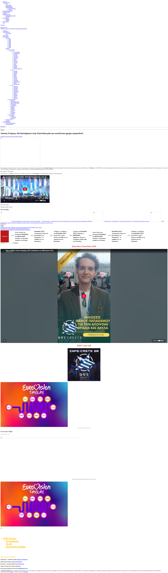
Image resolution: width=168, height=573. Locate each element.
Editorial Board (9, 6)
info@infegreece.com (22, 568)
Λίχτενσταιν (13, 117)
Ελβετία (15, 65)
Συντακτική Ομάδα (15, 546)
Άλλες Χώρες (11, 114)
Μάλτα (15, 82)
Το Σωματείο (8, 5)
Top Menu (3, 25)
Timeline (7, 19)
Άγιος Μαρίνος (17, 52)
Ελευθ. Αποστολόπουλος (16, 561)
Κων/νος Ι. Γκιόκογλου (22, 559)
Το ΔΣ (9, 544)
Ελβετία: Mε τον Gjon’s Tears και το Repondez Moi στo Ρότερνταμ (15, 228)
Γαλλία (15, 60)
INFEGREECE (6, 2)
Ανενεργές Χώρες (12, 99)
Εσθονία (15, 67)
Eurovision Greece (15, 227)
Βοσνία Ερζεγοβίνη (15, 103)
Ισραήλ (15, 74)
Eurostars (5, 13)
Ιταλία (15, 75)
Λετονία (15, 79)
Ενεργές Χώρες (11, 49)
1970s (9, 41)
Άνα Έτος (8, 38)
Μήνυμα (10, 9)
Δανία (15, 64)
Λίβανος (13, 106)
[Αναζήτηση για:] (7, 243)
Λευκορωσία (13, 105)
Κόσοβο (13, 116)
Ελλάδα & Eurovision (7, 11)
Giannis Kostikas (18, 136)
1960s (9, 40)
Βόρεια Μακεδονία (15, 101)
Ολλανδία (16, 87)
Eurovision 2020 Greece (6, 227)
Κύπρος (15, 78)
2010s (9, 46)
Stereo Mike (31, 227)
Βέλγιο (15, 59)
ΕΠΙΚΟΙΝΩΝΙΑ (9, 7)
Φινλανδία (16, 98)
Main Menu (3, 126)
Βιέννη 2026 (5, 35)
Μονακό (13, 108)
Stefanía (27, 227)
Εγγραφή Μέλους (12, 8)
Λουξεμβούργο (17, 81)
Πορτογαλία (16, 91)
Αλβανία (15, 54)
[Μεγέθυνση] (165, 438)
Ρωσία (12, 111)
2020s (9, 47)
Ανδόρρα (13, 100)
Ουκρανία (16, 88)
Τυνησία (13, 118)
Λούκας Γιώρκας (38, 227)
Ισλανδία (15, 72)
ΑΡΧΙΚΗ (5, 30)
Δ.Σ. (7, 4)
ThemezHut (25, 571)
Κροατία (15, 77)
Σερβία (15, 93)
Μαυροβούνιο (16, 84)
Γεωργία (15, 62)
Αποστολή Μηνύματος (10, 123)
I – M (12, 69)
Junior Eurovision (6, 14)
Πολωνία (15, 90)
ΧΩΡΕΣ (7, 20)
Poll (4, 22)
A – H (12, 51)
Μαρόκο (13, 107)
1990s (9, 43)
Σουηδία (15, 95)
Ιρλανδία (15, 71)
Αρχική (4, 1)
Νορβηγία (16, 86)
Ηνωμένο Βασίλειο (18, 68)
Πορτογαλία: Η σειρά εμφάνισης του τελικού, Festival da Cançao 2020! (15, 229)
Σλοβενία (16, 94)
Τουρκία (13, 113)
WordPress (11, 571)
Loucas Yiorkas (22, 227)
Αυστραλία (16, 56)
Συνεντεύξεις (6, 21)
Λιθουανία (16, 80)
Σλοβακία (13, 112)
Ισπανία (15, 73)
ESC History (5, 18)
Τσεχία (15, 97)
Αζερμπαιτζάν (17, 53)
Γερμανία (16, 61)
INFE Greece (21, 564)
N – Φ (12, 85)
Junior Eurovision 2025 (10, 15)
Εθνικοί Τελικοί (6, 12)
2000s (9, 45)
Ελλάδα (15, 66)
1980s (9, 42)
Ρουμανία (16, 92)
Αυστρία (15, 58)
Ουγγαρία (13, 110)
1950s (9, 39)
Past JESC (8, 17)
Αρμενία (15, 55)
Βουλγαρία (13, 104)
